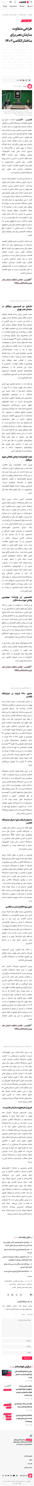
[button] (30, 2)
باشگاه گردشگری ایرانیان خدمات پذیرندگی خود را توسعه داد (24, 1418)
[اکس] (16, 1475)
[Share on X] (29, 80)
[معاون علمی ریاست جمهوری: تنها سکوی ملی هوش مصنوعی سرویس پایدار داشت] (6, 1387)
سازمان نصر (13, 1284)
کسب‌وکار (8, 1375)
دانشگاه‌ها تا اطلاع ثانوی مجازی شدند (16, 1271)
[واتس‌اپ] (3, 1475)
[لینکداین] (8, 1475)
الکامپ (14, 1287)
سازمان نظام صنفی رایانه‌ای (24, 1287)
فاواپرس (25, 86)
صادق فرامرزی (8, 1281)
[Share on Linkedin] (23, 80)
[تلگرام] (6, 1475)
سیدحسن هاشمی (18, 1281)
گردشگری (8, 1419)
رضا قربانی (29, 1284)
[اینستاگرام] (11, 1475)
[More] (17, 80)
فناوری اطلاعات (26, 21)
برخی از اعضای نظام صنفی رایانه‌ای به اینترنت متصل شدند (23, 1374)
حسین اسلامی (21, 1284)
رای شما (29, 1314)
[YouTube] (13, 1475)
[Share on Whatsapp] (26, 80)
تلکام (9, 1372)
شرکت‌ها (8, 1407)
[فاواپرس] (24, 2)
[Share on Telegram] (20, 80)
